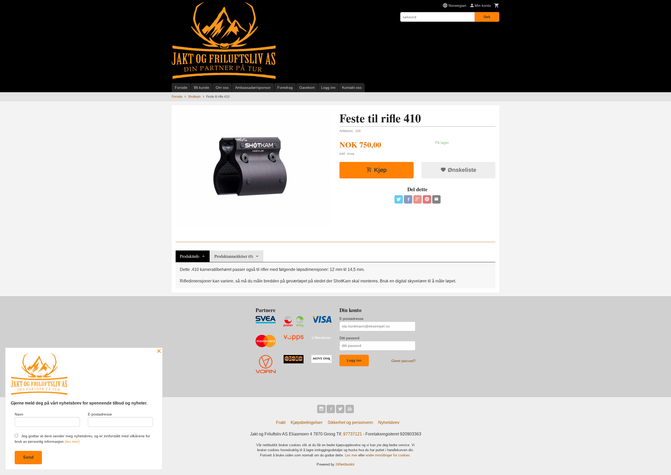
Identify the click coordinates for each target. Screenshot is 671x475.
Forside (181, 87)
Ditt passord (349, 338)
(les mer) (72, 441)
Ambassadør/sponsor (253, 87)
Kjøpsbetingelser (306, 422)
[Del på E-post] (436, 199)
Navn (19, 414)
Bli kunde (201, 87)
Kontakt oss (351, 87)
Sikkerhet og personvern (350, 422)
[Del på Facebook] (408, 199)
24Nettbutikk (345, 464)
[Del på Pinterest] (427, 199)
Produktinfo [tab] (189, 256)
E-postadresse (351, 318)
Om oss (222, 87)
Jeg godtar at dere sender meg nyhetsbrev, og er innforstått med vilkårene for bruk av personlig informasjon (82, 439)
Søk (487, 17)
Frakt (280, 422)
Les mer (351, 455)
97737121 (352, 434)
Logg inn (328, 87)
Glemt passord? (403, 361)
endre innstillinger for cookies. (388, 455)
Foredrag (285, 87)
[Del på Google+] (417, 199)
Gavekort (307, 87)
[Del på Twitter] (398, 199)
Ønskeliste (461, 170)
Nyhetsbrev (388, 422)
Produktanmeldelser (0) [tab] (233, 256)
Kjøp (380, 170)
